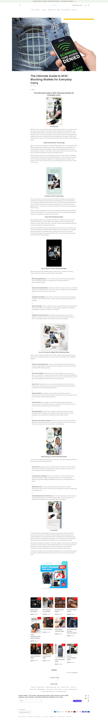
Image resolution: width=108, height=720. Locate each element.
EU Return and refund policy (48, 691)
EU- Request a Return (61, 691)
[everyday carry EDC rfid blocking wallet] (54, 110)
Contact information (61, 716)
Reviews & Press (40, 687)
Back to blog (55, 677)
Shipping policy (53, 716)
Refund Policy (33, 689)
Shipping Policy (41, 689)
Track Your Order (65, 687)
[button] (19, 5)
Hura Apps (74, 672)
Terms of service (45, 716)
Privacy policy (37, 716)
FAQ (59, 687)
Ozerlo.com (24, 716)
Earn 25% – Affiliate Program (70, 689)
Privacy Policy (49, 689)
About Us (33, 687)
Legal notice (69, 716)
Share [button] (33, 89)
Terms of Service (58, 689)
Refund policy (30, 716)
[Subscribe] (40, 700)
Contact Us (73, 687)
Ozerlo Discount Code (51, 687)
